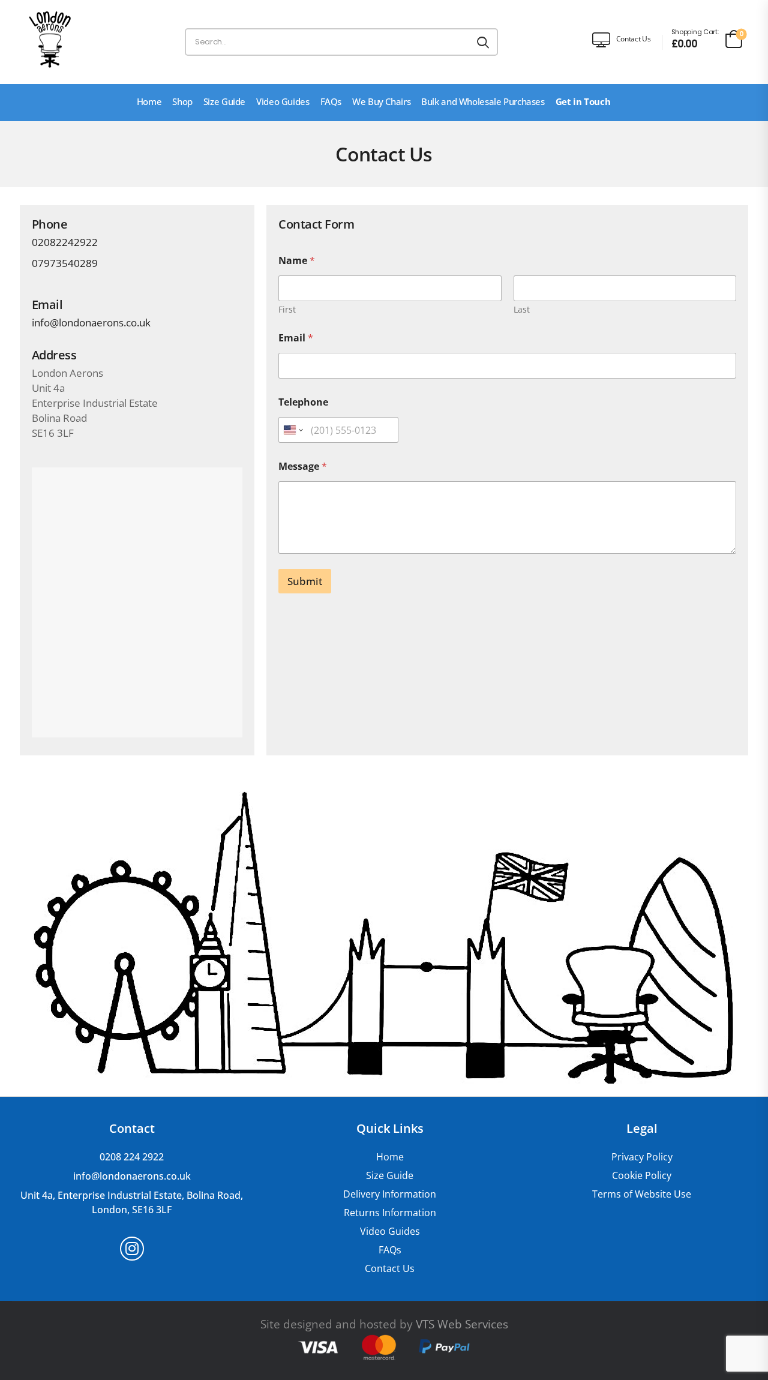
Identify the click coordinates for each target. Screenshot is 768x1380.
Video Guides (283, 101)
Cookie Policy (641, 1175)
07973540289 (65, 263)
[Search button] (483, 42)
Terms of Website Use (641, 1194)
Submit (304, 581)
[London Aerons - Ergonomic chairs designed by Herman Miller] (50, 39)
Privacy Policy (642, 1157)
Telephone (303, 402)
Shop (182, 101)
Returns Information (390, 1213)
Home (149, 101)
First (287, 309)
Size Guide (224, 101)
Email (295, 338)
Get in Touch (583, 101)
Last (522, 309)
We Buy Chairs (381, 101)
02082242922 (65, 242)
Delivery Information (389, 1194)
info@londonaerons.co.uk (91, 322)
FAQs (331, 101)
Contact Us (390, 1268)
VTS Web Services (462, 1324)
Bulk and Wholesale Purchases (483, 101)
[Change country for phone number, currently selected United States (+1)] (292, 430)
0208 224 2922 (132, 1156)
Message (302, 466)
